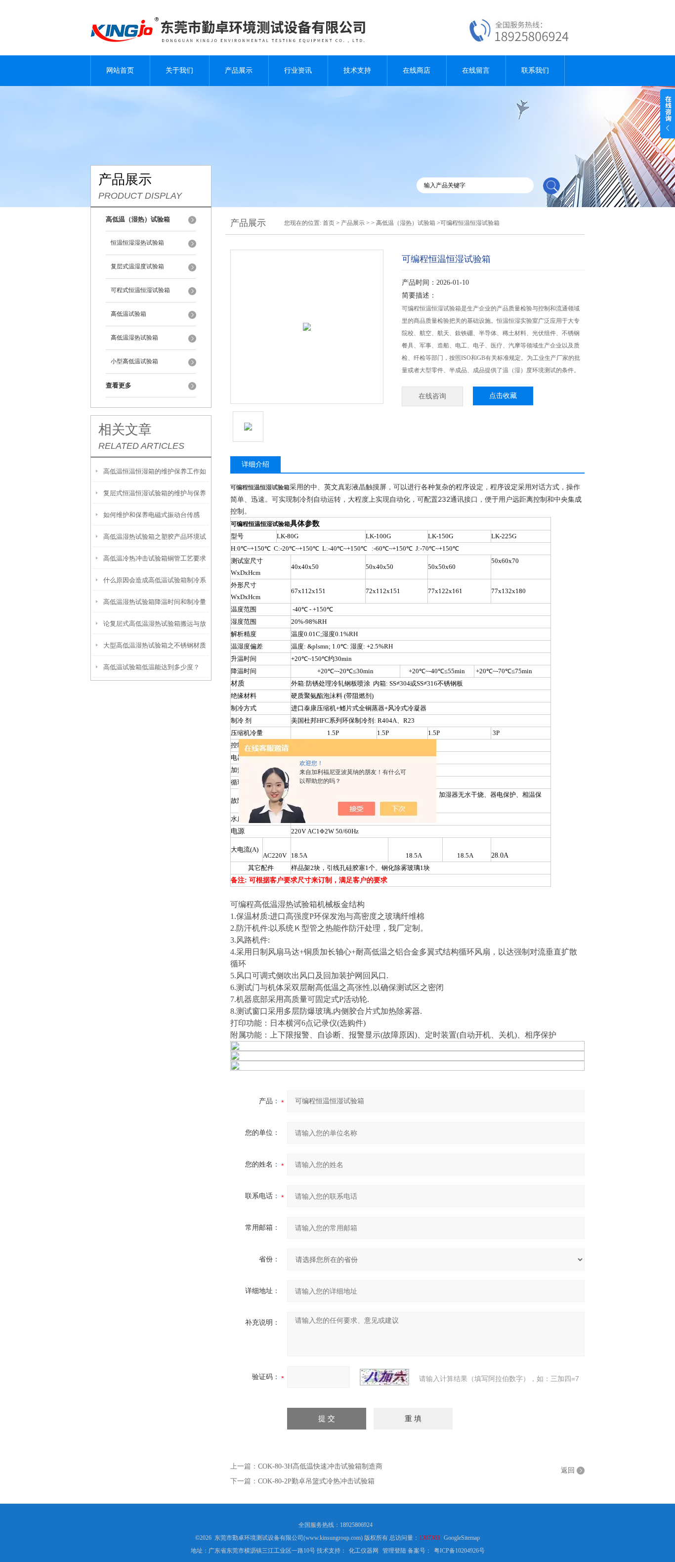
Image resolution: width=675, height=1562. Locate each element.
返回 (568, 1470)
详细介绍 (255, 464)
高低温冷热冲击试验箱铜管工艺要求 (154, 558)
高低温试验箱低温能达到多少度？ (151, 667)
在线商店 (416, 70)
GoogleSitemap (462, 1537)
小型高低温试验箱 (134, 361)
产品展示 (239, 70)
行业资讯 (298, 70)
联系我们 (535, 70)
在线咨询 (432, 396)
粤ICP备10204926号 (459, 1550)
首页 (329, 222)
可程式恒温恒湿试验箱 (140, 290)
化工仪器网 (364, 1550)
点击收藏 (503, 395)
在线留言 (476, 70)
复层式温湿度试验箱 (137, 266)
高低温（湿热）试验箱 (405, 222)
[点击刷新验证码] (384, 1377)
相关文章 (125, 429)
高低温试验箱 (128, 313)
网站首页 (120, 70)
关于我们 (179, 70)
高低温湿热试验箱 (134, 337)
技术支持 (357, 70)
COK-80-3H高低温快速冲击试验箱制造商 (320, 1466)
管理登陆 (394, 1550)
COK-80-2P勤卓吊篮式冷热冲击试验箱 (316, 1481)
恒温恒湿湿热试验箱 (137, 242)
